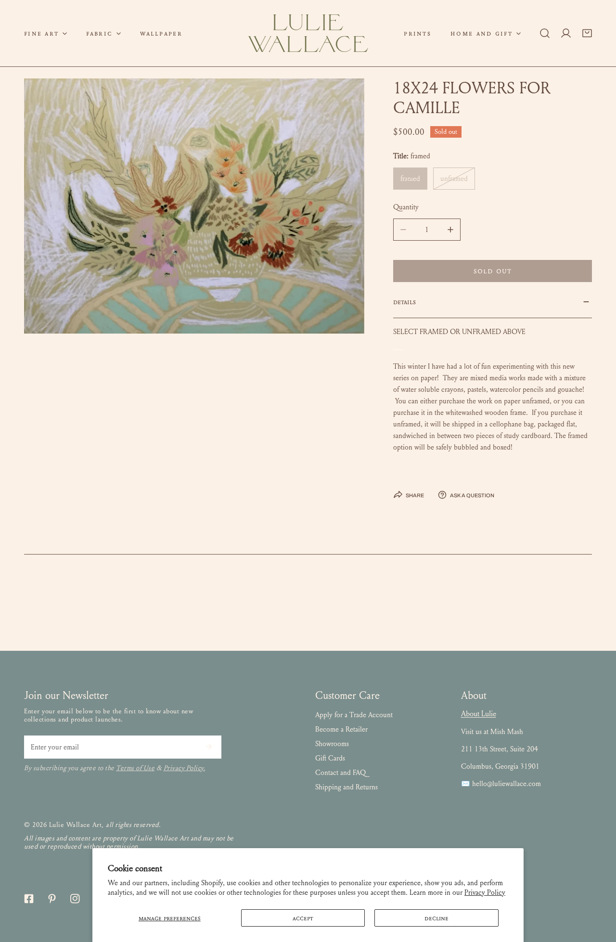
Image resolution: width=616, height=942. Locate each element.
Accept (303, 918)
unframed (454, 178)
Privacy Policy (484, 892)
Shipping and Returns (346, 787)
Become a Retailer (341, 729)
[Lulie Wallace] (308, 33)
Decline (436, 918)
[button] (45, 33)
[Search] (544, 33)
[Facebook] (28, 898)
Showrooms (332, 743)
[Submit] (208, 747)
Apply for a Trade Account (354, 714)
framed (410, 178)
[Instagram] (75, 898)
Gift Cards (330, 758)
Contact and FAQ (340, 772)
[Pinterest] (52, 898)
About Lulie (478, 713)
